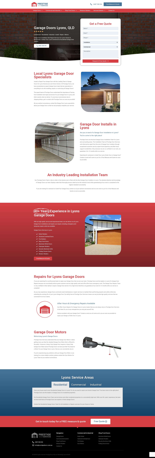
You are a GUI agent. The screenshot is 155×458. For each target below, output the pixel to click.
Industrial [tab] (95, 384)
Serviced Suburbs (98, 10)
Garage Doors (37, 10)
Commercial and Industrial (53, 10)
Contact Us (111, 10)
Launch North (66, 454)
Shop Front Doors (70, 10)
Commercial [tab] (78, 384)
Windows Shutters (85, 10)
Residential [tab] (60, 384)
